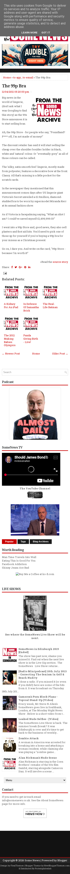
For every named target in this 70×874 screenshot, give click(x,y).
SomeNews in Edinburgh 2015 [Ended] (38, 650)
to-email (28, 77)
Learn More (29, 32)
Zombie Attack (28, 738)
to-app (17, 77)
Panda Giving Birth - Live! (30, 339)
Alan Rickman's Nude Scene (37, 757)
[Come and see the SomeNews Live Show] (35, 631)
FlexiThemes (17, 865)
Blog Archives (41, 541)
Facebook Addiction (14, 564)
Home (7, 77)
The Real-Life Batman (50, 305)
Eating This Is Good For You (18, 560)
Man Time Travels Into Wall (19, 557)
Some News (32, 860)
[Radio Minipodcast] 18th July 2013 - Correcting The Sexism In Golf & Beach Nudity (42, 674)
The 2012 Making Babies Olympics (10, 340)
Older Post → (60, 353)
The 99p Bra (14, 85)
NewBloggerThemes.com (57, 865)
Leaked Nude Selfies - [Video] (38, 719)
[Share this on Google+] (20, 267)
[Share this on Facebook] (12, 267)
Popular (9, 541)
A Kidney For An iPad (11, 305)
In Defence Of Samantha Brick (31, 307)
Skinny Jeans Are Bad (15, 567)
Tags (23, 541)
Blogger (62, 860)
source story (60, 262)
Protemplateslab (43, 868)
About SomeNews (52, 800)
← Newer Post (11, 353)
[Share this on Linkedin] (29, 267)
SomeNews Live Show (40, 634)
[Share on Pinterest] (25, 267)
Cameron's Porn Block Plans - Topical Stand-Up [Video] (38, 698)
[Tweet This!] (16, 267)
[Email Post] (4, 273)
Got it (45, 32)
